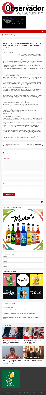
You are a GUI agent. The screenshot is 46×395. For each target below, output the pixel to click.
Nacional (5, 41)
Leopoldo (10, 47)
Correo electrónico (7, 178)
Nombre (5, 172)
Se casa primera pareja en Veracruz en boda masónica (24, 313)
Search (42, 202)
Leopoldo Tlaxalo (33, 336)
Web (4, 183)
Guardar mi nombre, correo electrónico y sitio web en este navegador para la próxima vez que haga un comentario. (22, 190)
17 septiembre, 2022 (6, 363)
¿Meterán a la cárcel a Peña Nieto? (33, 360)
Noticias (40, 336)
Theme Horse (27, 392)
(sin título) (5, 256)
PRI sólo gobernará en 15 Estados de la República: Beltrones (12, 145)
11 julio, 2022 (26, 361)
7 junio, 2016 (5, 47)
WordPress (41, 392)
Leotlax (10, 343)
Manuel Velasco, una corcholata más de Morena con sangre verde (11, 341)
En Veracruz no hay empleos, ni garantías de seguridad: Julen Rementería (27, 321)
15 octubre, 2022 (27, 343)
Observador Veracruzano (14, 392)
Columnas (27, 336)
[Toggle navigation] (3, 31)
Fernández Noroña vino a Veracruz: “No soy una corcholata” (33, 341)
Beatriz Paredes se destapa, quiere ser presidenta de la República (12, 361)
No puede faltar (7, 325)
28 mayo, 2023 (5, 343)
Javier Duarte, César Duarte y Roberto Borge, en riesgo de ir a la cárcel (33, 145)
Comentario (6, 158)
